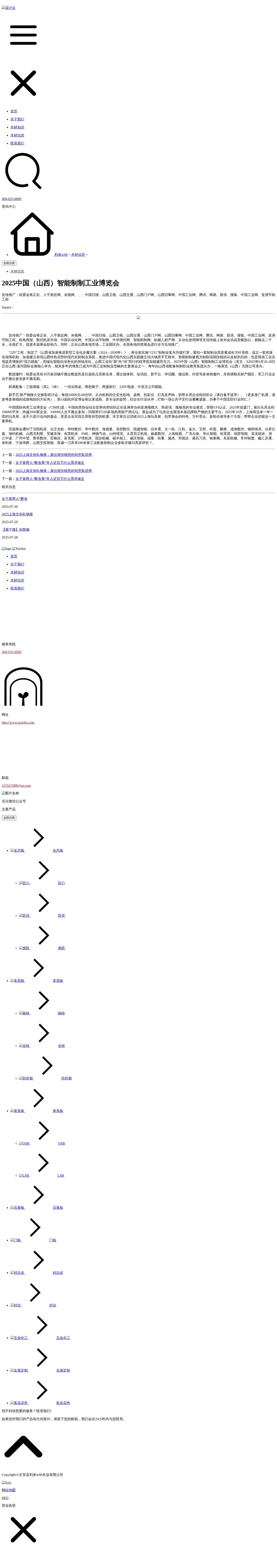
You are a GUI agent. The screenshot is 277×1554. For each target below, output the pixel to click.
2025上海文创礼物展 (17, 514)
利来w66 (61, 254)
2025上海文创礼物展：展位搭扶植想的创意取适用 (54, 455)
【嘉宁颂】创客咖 (15, 529)
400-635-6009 (11, 199)
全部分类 (9, 263)
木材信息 (78, 254)
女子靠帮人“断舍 (14, 499)
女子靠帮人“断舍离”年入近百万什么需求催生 (50, 463)
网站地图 (9, 1490)
